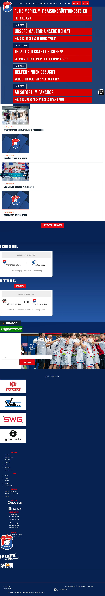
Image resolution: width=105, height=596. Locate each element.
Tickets (77, 3)
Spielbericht (20, 286)
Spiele (35, 3)
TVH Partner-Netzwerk (11, 494)
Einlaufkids (8, 460)
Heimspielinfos (9, 486)
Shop (86, 3)
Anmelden (27, 362)
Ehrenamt (7, 467)
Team (28, 3)
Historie (7, 462)
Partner (43, 3)
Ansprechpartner (9, 457)
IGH (6, 465)
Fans (60, 3)
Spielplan (7, 483)
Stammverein (8, 470)
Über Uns (7, 455)
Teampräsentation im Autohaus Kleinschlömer (23, 130)
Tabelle (7, 481)
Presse (7, 496)
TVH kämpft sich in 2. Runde (15, 158)
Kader (6, 478)
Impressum (6, 586)
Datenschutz (7, 589)
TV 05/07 (52, 3)
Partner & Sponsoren (11, 491)
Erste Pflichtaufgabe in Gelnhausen (19, 186)
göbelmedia (89, 586)
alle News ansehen (52, 225)
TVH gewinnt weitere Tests (15, 215)
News (21, 3)
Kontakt (68, 3)
